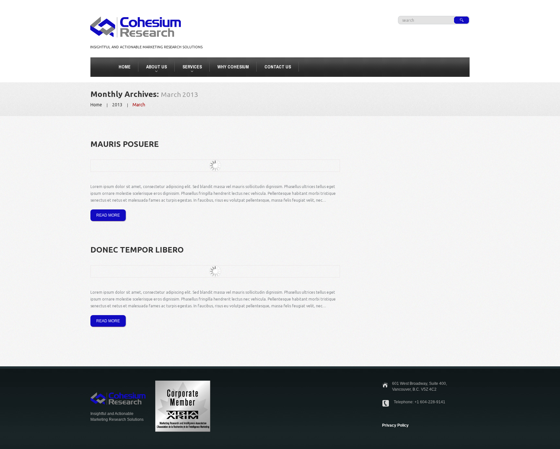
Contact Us (277, 67)
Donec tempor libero (137, 249)
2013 (117, 104)
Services (189, 68)
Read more (108, 215)
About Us (154, 68)
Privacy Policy (395, 425)
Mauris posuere (124, 144)
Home (125, 67)
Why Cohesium (233, 67)
